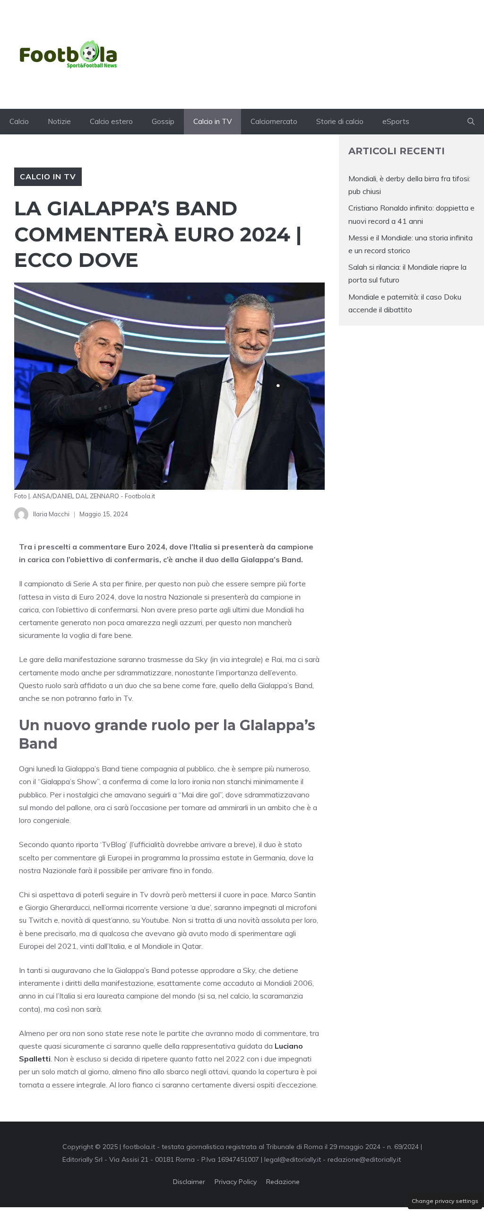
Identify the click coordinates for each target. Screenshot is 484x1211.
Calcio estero (111, 121)
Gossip (163, 121)
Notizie (59, 121)
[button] (471, 121)
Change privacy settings (445, 1200)
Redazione (283, 1181)
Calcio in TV (212, 121)
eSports (395, 121)
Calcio (19, 121)
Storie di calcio (339, 121)
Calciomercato (274, 121)
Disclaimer (189, 1181)
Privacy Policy (236, 1181)
